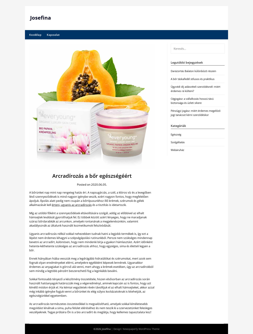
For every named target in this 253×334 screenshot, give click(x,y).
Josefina (40, 17)
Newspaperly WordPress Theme (141, 329)
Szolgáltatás (178, 142)
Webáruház (177, 150)
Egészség (176, 134)
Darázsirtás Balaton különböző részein (193, 71)
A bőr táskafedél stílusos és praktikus (192, 79)
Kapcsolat (53, 34)
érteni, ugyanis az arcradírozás (72, 205)
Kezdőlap (35, 34)
